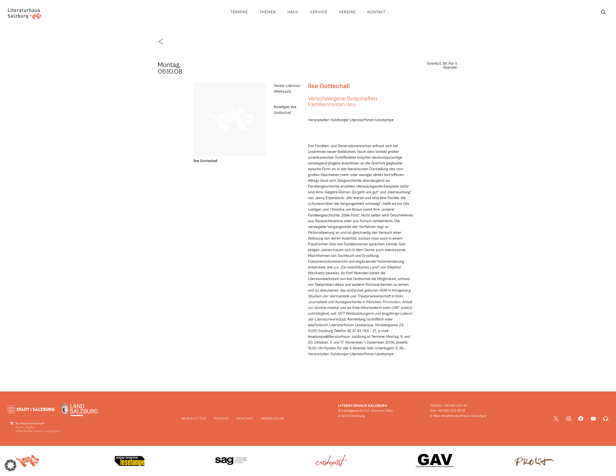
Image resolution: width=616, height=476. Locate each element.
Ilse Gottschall (329, 86)
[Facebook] (581, 418)
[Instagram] (568, 418)
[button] (10, 465)
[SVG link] (24, 13)
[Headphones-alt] (605, 418)
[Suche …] (603, 12)
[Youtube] (593, 418)
